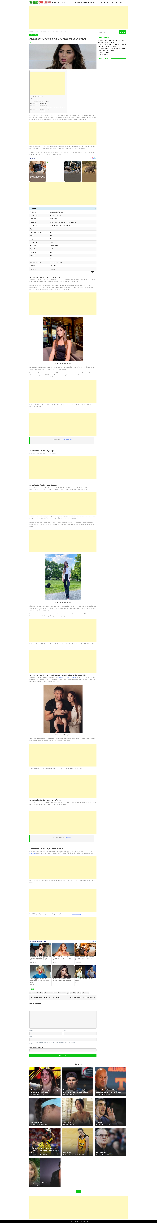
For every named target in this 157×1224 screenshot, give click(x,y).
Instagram (32, 853)
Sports (85, 2)
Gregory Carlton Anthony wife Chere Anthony (46, 997)
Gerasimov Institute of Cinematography (56, 993)
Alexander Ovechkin (36, 993)
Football (61, 2)
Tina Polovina (104, 54)
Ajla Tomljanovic (105, 52)
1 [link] (92, 273)
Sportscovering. (76, 914)
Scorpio (85, 993)
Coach (100, 2)
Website (31, 1036)
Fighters (92, 2)
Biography (36, 31)
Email (65, 1030)
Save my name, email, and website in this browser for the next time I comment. (56, 1042)
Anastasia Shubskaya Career (39, 105)
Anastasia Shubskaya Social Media (41, 111)
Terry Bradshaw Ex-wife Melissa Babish (81, 997)
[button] (48, 208)
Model (73, 993)
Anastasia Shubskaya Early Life (40, 101)
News (120, 2)
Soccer (69, 2)
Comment (32, 1010)
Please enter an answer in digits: (36, 1044)
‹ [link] (89, 273)
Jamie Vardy (68, 439)
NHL (79, 993)
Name (31, 1030)
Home (54, 2)
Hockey (114, 2)
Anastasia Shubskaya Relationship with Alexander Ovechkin (48, 107)
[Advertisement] (78, 17)
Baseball (107, 2)
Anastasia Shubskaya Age (38, 103)
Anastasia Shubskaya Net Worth (40, 109)
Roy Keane (68, 837)
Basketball (77, 2)
